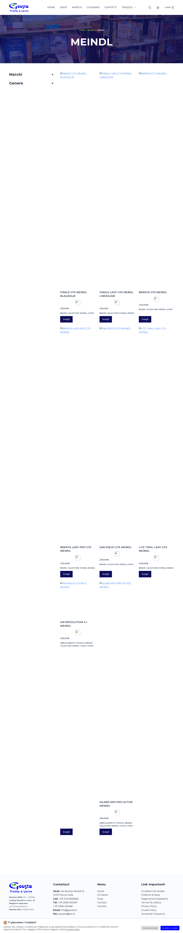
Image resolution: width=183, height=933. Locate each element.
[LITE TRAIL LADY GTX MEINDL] (156, 434)
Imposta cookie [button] (150, 928)
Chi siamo (93, 7)
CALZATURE (73, 313)
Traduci (127, 7)
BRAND (63, 313)
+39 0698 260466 (63, 906)
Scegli (66, 319)
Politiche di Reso (150, 895)
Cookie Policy (148, 910)
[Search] (150, 7)
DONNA (122, 313)
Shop (63, 7)
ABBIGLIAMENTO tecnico (72, 643)
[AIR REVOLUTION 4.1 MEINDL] (77, 599)
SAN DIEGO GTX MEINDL (116, 547)
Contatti (111, 7)
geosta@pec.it (67, 913)
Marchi (77, 7)
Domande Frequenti (153, 913)
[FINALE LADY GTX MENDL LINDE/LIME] (117, 179)
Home (51, 7)
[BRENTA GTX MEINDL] (156, 179)
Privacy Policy (149, 906)
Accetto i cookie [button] (170, 928)
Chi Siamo (102, 895)
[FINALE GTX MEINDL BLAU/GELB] (77, 179)
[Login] (158, 7)
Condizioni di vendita (153, 891)
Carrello (101, 906)
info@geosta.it (69, 910)
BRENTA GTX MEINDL (153, 292)
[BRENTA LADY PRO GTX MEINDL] (77, 434)
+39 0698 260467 (68, 902)
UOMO (91, 313)
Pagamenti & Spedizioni (154, 898)
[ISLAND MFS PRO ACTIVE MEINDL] (117, 689)
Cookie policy (73, 929)
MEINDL (83, 313)
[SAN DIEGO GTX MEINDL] (117, 434)
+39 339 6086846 (68, 898)
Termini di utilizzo (151, 902)
